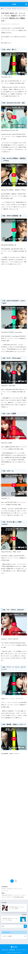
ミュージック (4, 890)
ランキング (5, 897)
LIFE (14, 4)
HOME (14, 947)
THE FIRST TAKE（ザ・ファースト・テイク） (13, 895)
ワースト (11, 897)
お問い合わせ (5, 949)
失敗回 (22, 897)
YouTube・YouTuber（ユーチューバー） (11, 888)
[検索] (25, 926)
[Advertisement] (14, 281)
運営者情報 (12, 949)
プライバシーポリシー (21, 949)
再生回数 (17, 897)
